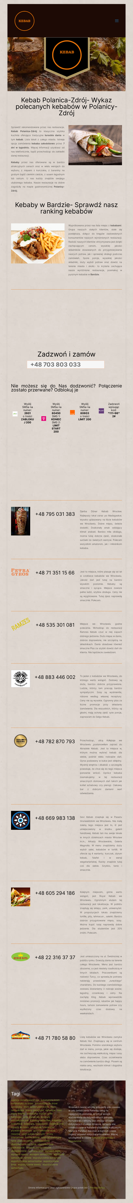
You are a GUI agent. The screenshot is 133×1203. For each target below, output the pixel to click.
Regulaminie (74, 1141)
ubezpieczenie (19, 1151)
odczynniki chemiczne (42, 1127)
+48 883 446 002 (55, 677)
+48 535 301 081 (55, 625)
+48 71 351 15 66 (55, 573)
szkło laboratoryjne (51, 1137)
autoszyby (16, 1106)
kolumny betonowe (40, 1120)
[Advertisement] (66, 321)
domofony (32, 1113)
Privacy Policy (97, 1187)
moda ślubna (56, 1123)
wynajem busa (52, 1151)
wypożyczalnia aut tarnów (47, 1157)
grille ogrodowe (31, 1117)
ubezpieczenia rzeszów (38, 1147)
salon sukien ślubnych (33, 1134)
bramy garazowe (35, 1110)
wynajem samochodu (41, 1154)
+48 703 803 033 (55, 364)
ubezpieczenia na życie (23, 1144)
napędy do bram (20, 1127)
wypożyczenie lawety (29, 1164)
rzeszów (15, 1134)
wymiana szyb (35, 1151)
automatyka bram (50, 1100)
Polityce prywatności (103, 1137)
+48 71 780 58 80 (55, 1038)
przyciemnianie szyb (44, 1130)
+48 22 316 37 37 (55, 957)
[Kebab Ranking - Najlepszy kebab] (24, 20)
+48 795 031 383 (55, 514)
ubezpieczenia (42, 1140)
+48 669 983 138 (55, 818)
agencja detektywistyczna (25, 1100)
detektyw (50, 1110)
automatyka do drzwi (46, 1103)
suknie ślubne (32, 1137)
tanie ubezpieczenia (21, 1140)
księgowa (29, 1123)
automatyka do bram (22, 1103)
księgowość (42, 1123)
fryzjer (42, 1113)
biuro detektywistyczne (36, 1106)
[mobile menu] (117, 20)
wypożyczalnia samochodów (26, 1161)
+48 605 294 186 (55, 893)
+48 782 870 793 (55, 741)
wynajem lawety (19, 1154)
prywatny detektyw (21, 1130)
